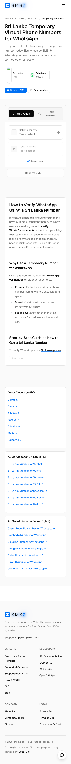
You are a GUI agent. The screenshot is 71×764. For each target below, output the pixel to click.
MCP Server (46, 662)
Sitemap (9, 724)
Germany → (14, 399)
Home (8, 18)
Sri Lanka (19, 18)
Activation (23, 113)
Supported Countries (17, 673)
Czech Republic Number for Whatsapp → (31, 528)
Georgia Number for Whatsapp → (27, 548)
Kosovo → (13, 420)
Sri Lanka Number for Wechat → (26, 464)
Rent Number (41, 90)
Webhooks (45, 669)
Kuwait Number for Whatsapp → (26, 562)
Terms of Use (46, 717)
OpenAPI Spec (47, 675)
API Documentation (50, 656)
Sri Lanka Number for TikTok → (25, 484)
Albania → (13, 413)
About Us (10, 711)
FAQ (7, 686)
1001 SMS (24, 751)
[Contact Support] (61, 754)
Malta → (12, 433)
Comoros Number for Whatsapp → (27, 568)
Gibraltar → (14, 426)
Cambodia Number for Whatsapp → (28, 535)
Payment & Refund (50, 724)
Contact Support (14, 717)
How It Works (12, 680)
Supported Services (16, 667)
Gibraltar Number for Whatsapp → (27, 541)
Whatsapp (33, 18)
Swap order (37, 161)
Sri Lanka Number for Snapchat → (27, 490)
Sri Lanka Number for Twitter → (26, 477)
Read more (17, 358)
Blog (7, 692)
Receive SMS (17, 90)
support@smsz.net (27, 637)
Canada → (14, 406)
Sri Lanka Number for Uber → (24, 470)
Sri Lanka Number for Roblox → (26, 497)
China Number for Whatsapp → (26, 555)
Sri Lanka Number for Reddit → (25, 504)
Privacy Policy (47, 711)
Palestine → (15, 439)
